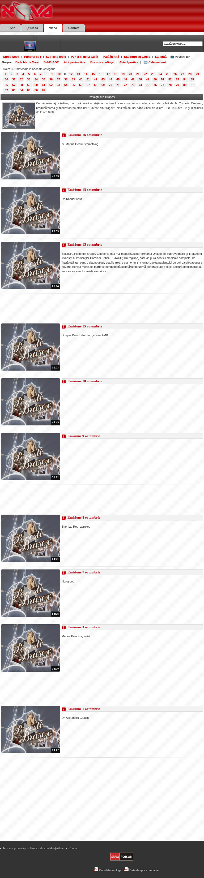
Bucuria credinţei (102, 62)
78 (170, 85)
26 (175, 74)
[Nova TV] (73, 11)
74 (140, 85)
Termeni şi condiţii (14, 848)
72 (125, 85)
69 (103, 85)
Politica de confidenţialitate (47, 848)
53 (177, 79)
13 (78, 74)
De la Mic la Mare (27, 62)
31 (13, 79)
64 (65, 85)
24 (160, 74)
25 (167, 74)
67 (88, 85)
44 (110, 79)
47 (132, 79)
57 (13, 85)
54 (184, 79)
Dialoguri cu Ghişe (137, 56)
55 (192, 79)
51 (162, 79)
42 (95, 79)
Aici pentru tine (74, 62)
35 (43, 79)
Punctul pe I (32, 56)
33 (28, 79)
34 (36, 79)
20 (130, 74)
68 (95, 85)
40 (80, 79)
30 (6, 79)
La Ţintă (161, 56)
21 (137, 74)
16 (100, 74)
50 (155, 79)
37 (58, 79)
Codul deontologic (110, 870)
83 (13, 90)
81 (192, 85)
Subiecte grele (56, 56)
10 (59, 74)
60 (36, 85)
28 (190, 74)
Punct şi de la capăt (84, 56)
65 (73, 85)
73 (132, 85)
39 (73, 79)
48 (140, 79)
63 (58, 85)
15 (93, 74)
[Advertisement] (97, 309)
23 (152, 74)
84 (21, 90)
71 (118, 85)
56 (6, 85)
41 (88, 79)
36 (51, 79)
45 (118, 79)
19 (123, 74)
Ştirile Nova (11, 56)
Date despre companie (144, 870)
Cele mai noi (157, 62)
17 (108, 74)
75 (147, 85)
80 (184, 85)
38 (65, 79)
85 (28, 90)
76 (155, 85)
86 (36, 90)
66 (80, 85)
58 (21, 85)
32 (21, 79)
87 (43, 90)
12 (71, 74)
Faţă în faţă (111, 56)
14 (85, 74)
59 (28, 85)
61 (43, 85)
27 (182, 74)
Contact (74, 848)
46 (125, 79)
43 (103, 79)
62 (51, 85)
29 (197, 74)
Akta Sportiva (128, 62)
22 (145, 74)
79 (177, 85)
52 (170, 79)
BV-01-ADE (51, 62)
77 (162, 85)
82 (6, 90)
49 (147, 79)
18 (115, 74)
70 (110, 85)
